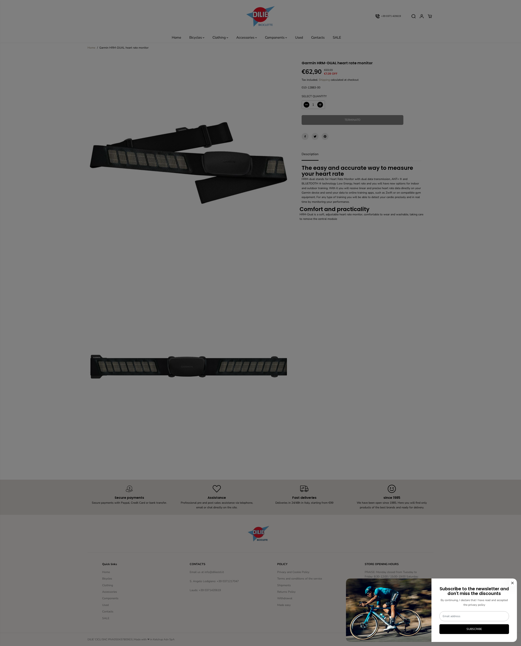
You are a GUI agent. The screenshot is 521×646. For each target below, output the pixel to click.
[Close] (512, 582)
